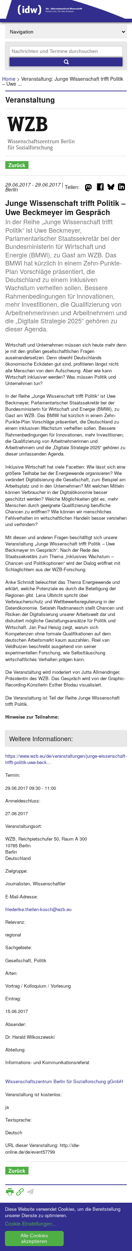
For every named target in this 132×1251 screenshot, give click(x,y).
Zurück (16, 165)
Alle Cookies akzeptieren (34, 1238)
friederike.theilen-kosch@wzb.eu (38, 909)
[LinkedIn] (121, 188)
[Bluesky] (110, 188)
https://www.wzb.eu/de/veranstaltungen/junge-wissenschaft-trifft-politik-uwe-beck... (66, 758)
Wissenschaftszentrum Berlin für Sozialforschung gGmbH (64, 1081)
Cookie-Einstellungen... (30, 1223)
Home (8, 78)
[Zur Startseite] (66, 16)
